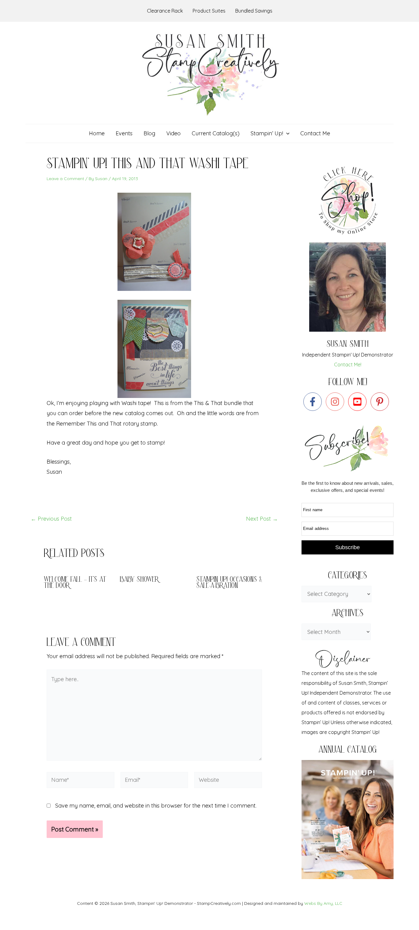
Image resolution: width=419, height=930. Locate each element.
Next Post (262, 519)
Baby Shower (139, 580)
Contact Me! (347, 364)
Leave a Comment (65, 178)
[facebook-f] (314, 401)
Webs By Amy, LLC (323, 903)
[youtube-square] (358, 401)
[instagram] (336, 401)
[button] (286, 133)
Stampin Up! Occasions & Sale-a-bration (229, 583)
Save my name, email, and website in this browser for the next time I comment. (155, 805)
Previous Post (51, 519)
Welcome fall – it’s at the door (75, 583)
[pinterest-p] (381, 401)
